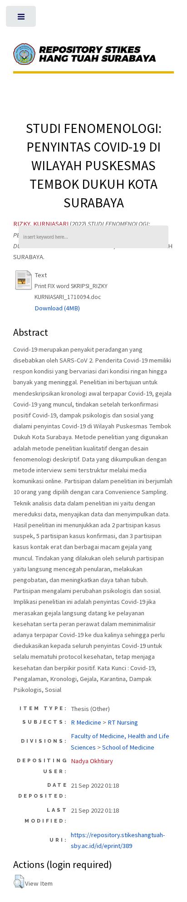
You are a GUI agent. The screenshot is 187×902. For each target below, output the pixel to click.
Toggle (22, 19)
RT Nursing (123, 722)
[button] (19, 881)
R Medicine (86, 722)
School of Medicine (128, 747)
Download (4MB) (57, 308)
